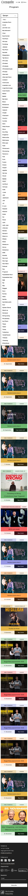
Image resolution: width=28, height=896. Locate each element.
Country (4, 118)
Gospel (4, 167)
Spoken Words (6, 307)
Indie (3, 189)
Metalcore (5, 244)
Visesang (5, 340)
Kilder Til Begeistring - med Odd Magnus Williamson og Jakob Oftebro (14, 828)
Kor (3, 217)
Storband (5, 313)
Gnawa (4, 165)
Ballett (4, 96)
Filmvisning (5, 151)
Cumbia (4, 121)
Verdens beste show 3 (14, 360)
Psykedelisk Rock (7, 274)
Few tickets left (20, 132)
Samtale (4, 52)
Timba (4, 329)
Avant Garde (6, 91)
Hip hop (4, 173)
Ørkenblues (5, 343)
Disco (4, 129)
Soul (3, 305)
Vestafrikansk (6, 335)
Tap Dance (5, 58)
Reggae (4, 288)
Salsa (4, 296)
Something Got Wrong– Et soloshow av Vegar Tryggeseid (14, 495)
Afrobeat (5, 63)
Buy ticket (21, 66)
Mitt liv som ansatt (14, 529)
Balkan (4, 93)
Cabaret (4, 110)
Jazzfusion (5, 198)
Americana (5, 82)
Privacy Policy (9, 893)
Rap (3, 285)
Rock (3, 291)
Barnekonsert (6, 30)
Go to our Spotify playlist (7, 863)
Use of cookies (9, 891)
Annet (4, 25)
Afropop (4, 71)
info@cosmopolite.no (6, 853)
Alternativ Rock (6, 77)
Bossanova (5, 104)
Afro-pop (5, 60)
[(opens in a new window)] (2, 860)
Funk (3, 159)
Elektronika (5, 137)
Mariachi (4, 233)
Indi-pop (4, 187)
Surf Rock (5, 321)
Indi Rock (5, 184)
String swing (6, 315)
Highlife (4, 170)
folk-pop (4, 41)
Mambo (4, 230)
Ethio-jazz (5, 143)
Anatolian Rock (6, 22)
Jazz (3, 195)
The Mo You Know (14, 628)
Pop (3, 269)
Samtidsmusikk (6, 302)
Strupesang (5, 318)
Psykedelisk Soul (7, 277)
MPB (3, 252)
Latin (3, 222)
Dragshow (5, 134)
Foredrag (5, 44)
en (19, 2)
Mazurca (4, 236)
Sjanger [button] (5, 15)
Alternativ (5, 74)
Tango (4, 324)
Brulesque (5, 107)
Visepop (4, 337)
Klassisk (4, 209)
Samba (4, 299)
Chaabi (4, 113)
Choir (4, 33)
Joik (3, 200)
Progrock (5, 272)
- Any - (4, 19)
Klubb (4, 214)
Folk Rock (5, 38)
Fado (3, 145)
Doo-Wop (5, 132)
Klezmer (4, 211)
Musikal (4, 255)
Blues (4, 102)
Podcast (4, 266)
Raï (3, 283)
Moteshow (5, 250)
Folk (3, 156)
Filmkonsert (5, 148)
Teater (4, 326)
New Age (5, 261)
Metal (4, 241)
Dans (3, 123)
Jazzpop (4, 47)
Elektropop (5, 140)
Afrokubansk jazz (7, 69)
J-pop (4, 192)
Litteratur (5, 228)
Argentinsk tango (7, 88)
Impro (4, 181)
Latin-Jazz (5, 225)
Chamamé (5, 115)
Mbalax (4, 239)
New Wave (5, 263)
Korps (4, 219)
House (4, 176)
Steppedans (5, 55)
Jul (3, 203)
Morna (4, 247)
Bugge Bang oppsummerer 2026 (14, 661)
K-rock (4, 206)
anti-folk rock (6, 27)
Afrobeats (5, 66)
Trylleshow (5, 332)
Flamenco (5, 154)
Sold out (21, 698)
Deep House (6, 126)
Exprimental (5, 36)
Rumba (4, 294)
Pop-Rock (5, 49)
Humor (4, 178)
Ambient (4, 80)
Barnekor (5, 99)
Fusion (4, 162)
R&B (3, 280)
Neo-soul (5, 258)
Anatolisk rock (6, 85)
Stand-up (5, 310)
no (17, 2)
